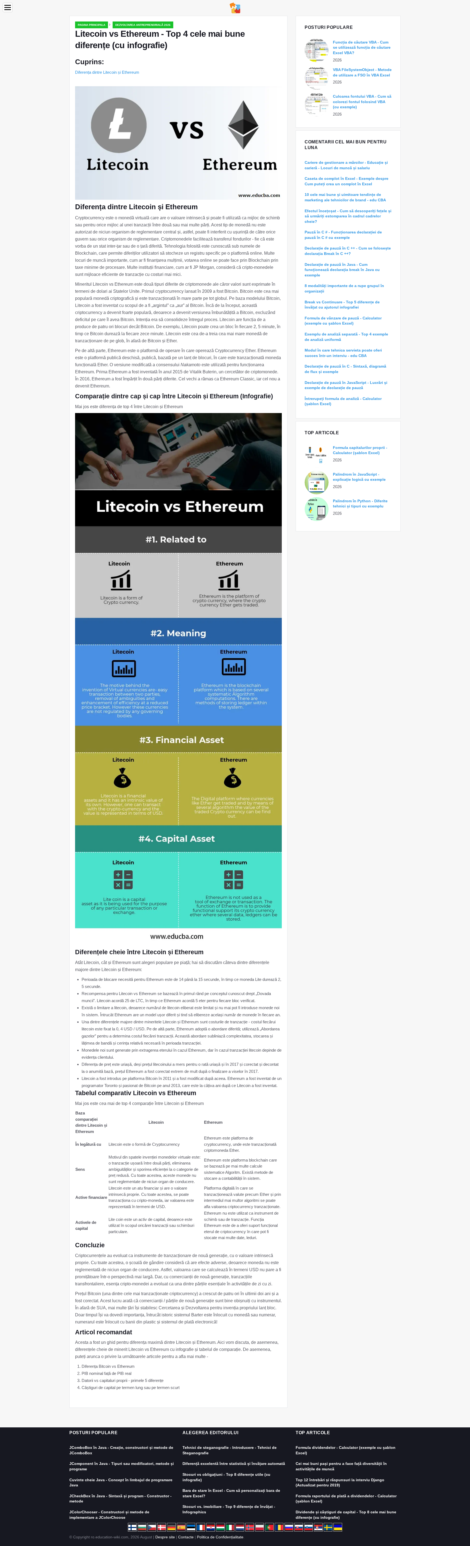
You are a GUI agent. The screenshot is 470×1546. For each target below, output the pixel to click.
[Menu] (8, 7)
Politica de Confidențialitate (220, 1537)
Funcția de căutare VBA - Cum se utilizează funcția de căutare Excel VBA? (362, 47)
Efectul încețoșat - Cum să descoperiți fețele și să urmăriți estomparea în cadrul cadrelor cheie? (348, 216)
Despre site (165, 1537)
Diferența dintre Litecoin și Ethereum (107, 72)
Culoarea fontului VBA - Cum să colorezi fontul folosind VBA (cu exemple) (362, 101)
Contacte (186, 1537)
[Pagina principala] (235, 7)
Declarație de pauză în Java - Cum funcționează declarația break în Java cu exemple (342, 269)
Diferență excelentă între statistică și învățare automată (234, 1463)
